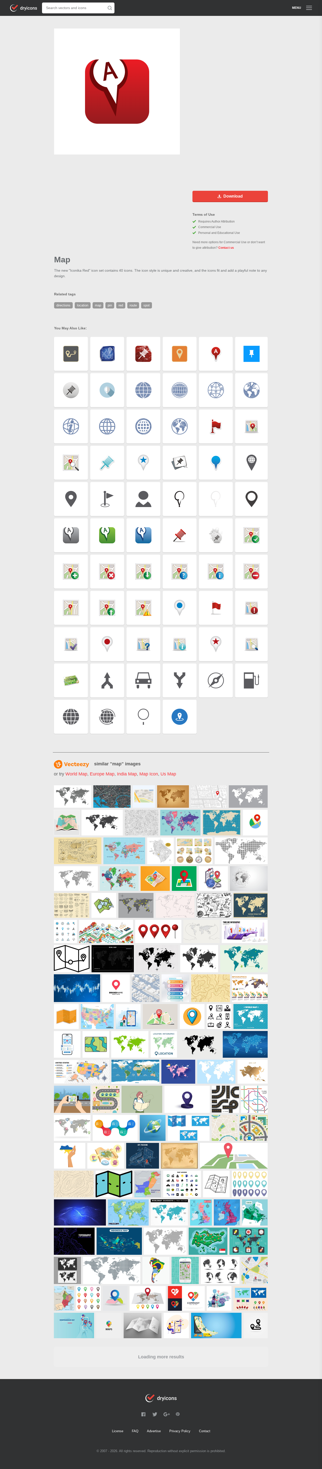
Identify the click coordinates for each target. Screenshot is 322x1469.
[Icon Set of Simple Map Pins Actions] (219, 1016)
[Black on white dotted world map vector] (241, 850)
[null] (72, 796)
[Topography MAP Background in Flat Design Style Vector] (210, 988)
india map (127, 773)
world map (76, 773)
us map (168, 773)
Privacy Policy (179, 1431)
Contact (204, 1431)
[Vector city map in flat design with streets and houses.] (253, 1128)
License (117, 1431)
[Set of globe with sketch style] (220, 1270)
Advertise (154, 1431)
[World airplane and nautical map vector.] (136, 905)
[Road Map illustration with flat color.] (255, 1270)
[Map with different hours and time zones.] (72, 1128)
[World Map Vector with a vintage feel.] (173, 796)
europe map (102, 773)
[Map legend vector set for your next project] (105, 1156)
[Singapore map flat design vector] (208, 1241)
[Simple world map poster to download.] (222, 822)
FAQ (135, 1431)
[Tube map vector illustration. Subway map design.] (254, 1099)
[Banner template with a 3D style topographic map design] (80, 1212)
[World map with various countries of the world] (178, 1072)
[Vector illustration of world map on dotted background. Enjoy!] (250, 1016)
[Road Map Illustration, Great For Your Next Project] (105, 1099)
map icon (148, 773)
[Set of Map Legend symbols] (182, 1184)
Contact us (226, 247)
